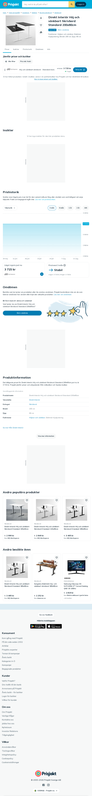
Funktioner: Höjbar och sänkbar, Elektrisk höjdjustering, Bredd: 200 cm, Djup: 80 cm (64, 35)
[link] (17, 518)
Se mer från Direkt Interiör (13, 428)
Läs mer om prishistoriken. (45, 199)
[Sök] (72, 4)
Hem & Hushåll (14, 13)
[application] (46, 236)
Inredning (25, 13)
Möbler (34, 13)
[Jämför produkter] (41, 32)
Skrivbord (57, 13)
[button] (41, 18)
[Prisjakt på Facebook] (43, 785)
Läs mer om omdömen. (63, 294)
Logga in (80, 4)
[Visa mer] (5, 70)
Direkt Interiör (34, 400)
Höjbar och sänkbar (37, 418)
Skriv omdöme (63, 30)
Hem (4, 13)
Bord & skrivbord (46, 13)
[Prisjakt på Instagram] (48, 785)
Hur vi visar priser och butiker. (46, 79)
